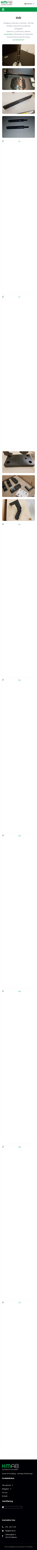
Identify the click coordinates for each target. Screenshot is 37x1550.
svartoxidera (8, 34)
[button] (29, 4)
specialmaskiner (18, 40)
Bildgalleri (5, 1489)
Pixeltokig (29, 1547)
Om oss (5, 1493)
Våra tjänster (6, 1485)
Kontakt (5, 1496)
